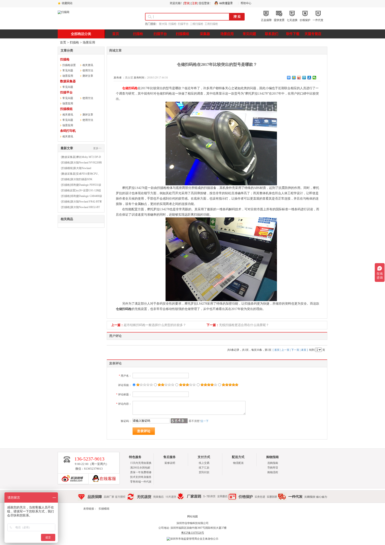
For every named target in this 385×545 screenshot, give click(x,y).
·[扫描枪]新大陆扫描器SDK (76, 179)
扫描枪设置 (69, 65)
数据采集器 (68, 81)
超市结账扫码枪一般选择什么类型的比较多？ (155, 325)
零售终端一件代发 (141, 481)
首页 (63, 42)
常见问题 (67, 70)
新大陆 (163, 24)
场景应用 (89, 42)
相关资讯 (87, 65)
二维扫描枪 (196, 24)
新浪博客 (71, 479)
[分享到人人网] (309, 77)
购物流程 (272, 472)
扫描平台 (183, 24)
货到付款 (204, 472)
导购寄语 (272, 467)
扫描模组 (66, 109)
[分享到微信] (314, 77)
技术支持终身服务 (141, 477)
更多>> (97, 148)
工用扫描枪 (211, 24)
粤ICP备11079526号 (192, 532)
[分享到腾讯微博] (304, 77)
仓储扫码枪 (130, 88)
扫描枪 (172, 24)
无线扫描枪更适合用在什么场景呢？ (244, 325)
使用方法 (87, 70)
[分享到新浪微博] (299, 77)
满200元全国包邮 (140, 467)
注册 (194, 3)
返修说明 (169, 462)
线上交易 (204, 462)
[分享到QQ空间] (294, 77)
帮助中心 (246, 3)
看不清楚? (199, 421)
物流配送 (238, 462)
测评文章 (87, 75)
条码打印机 (68, 130)
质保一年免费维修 (141, 472)
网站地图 (192, 516)
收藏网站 (67, 3)
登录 (186, 3)
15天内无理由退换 (141, 462)
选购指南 (272, 462)
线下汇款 (204, 467)
